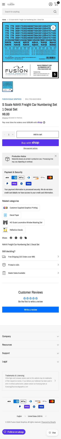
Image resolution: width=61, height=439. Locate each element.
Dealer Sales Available (16, 273)
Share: (4, 238)
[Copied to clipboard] (26, 238)
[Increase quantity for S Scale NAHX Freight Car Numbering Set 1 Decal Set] (13, 134)
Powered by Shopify (48, 422)
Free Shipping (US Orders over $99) (21, 256)
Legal (4, 361)
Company (6, 336)
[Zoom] (53, 27)
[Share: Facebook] (11, 238)
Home (4, 20)
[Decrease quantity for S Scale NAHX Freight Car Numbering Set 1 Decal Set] (4, 134)
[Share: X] (16, 238)
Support (6, 353)
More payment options (30, 148)
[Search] (55, 11)
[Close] (55, 155)
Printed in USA (13, 265)
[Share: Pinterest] (21, 238)
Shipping (5, 118)
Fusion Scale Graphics (11, 99)
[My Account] (50, 4)
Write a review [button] (30, 309)
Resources (7, 344)
